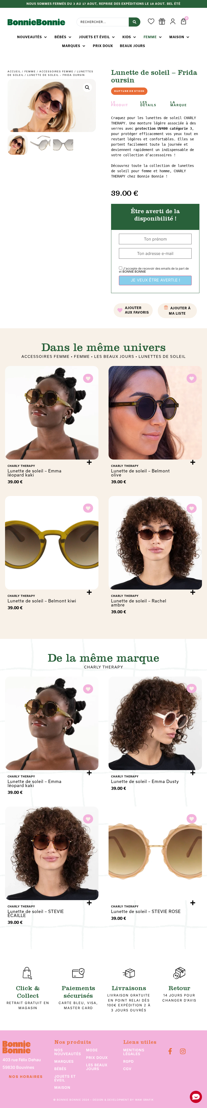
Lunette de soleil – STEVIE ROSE (146, 911)
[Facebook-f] (170, 1051)
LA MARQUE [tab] (178, 104)
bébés (60, 1069)
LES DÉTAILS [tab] (148, 104)
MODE (92, 1050)
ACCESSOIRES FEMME (56, 71)
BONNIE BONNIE (134, 271)
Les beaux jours (97, 1067)
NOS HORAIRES (26, 1077)
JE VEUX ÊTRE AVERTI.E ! (155, 280)
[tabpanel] (155, 147)
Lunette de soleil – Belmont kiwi (42, 600)
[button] (32, 37)
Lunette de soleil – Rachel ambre (138, 602)
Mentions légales (133, 1052)
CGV (127, 1069)
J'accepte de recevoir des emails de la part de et (154, 270)
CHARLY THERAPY (103, 667)
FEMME (30, 71)
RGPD (128, 1061)
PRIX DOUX (97, 1057)
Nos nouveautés (67, 1052)
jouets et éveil (65, 1078)
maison (62, 1087)
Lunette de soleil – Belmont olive (140, 472)
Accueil (14, 71)
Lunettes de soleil (162, 356)
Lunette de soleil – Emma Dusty (145, 781)
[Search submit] (134, 22)
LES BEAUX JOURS (114, 356)
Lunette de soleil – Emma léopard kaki (35, 472)
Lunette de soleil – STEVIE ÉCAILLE (36, 913)
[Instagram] (183, 1051)
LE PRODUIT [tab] (119, 104)
